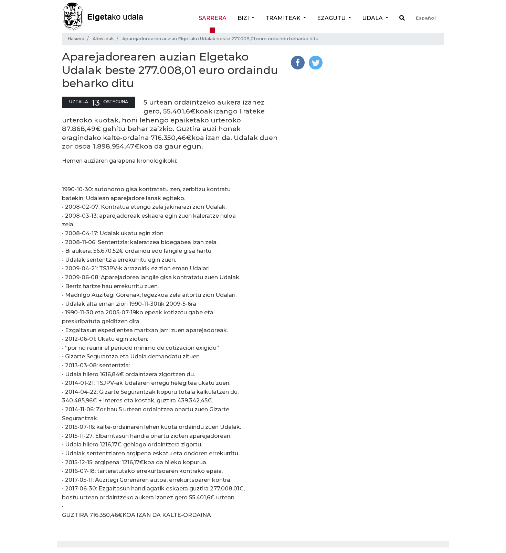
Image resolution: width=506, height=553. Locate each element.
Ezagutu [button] (332, 18)
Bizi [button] (244, 18)
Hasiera (75, 38)
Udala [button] (373, 18)
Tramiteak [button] (283, 18)
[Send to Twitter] (316, 62)
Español (426, 18)
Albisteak (103, 38)
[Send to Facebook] (298, 62)
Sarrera (212, 18)
